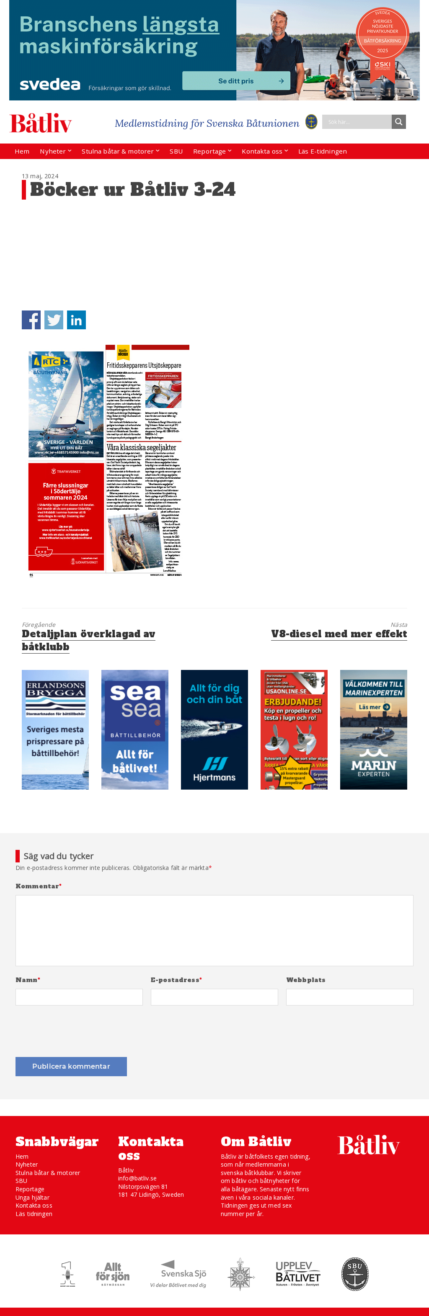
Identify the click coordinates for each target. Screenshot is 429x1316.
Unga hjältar (32, 1197)
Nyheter (53, 151)
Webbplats (306, 980)
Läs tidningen (34, 1214)
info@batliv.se (137, 1178)
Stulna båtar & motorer (118, 151)
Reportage (209, 151)
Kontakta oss (262, 151)
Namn (28, 980)
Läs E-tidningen (322, 151)
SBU (176, 151)
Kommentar (39, 886)
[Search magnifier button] (399, 122)
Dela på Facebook (31, 319)
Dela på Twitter (53, 319)
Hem (22, 151)
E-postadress (176, 980)
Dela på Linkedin (76, 319)
